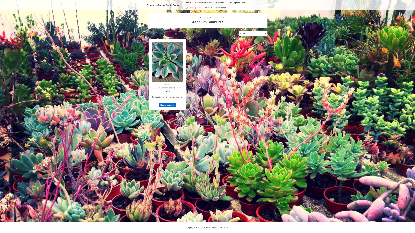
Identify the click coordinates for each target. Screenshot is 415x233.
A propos (220, 3)
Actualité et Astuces (203, 3)
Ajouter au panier (167, 105)
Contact (208, 8)
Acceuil (188, 3)
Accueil (193, 18)
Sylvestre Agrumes (193, 8)
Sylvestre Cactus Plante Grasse (163, 5)
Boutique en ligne (237, 3)
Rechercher (221, 8)
